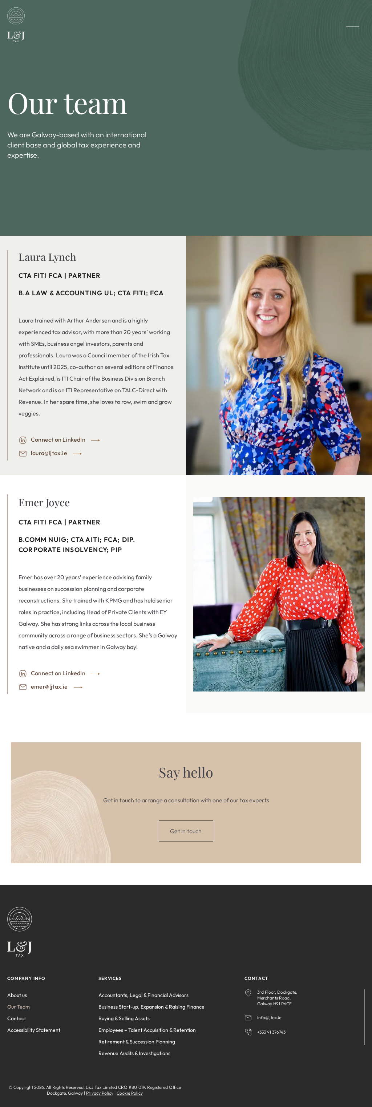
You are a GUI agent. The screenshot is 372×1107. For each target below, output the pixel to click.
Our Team (18, 1006)
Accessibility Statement (33, 1030)
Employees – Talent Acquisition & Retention (147, 1030)
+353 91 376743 (271, 1032)
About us (17, 995)
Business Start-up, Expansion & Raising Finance (151, 1006)
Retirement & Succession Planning (136, 1041)
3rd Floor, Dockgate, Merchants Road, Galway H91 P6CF (277, 997)
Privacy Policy (99, 1093)
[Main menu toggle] (351, 24)
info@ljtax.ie (269, 1017)
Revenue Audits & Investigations (134, 1053)
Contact (16, 1018)
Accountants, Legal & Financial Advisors (143, 995)
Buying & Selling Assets (124, 1018)
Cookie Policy (130, 1093)
